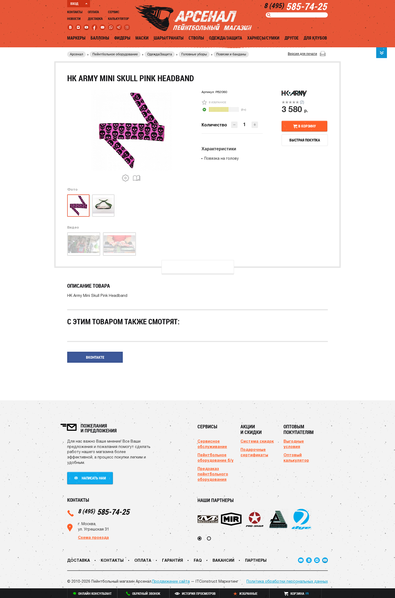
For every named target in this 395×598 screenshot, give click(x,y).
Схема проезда (93, 537)
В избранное (217, 102)
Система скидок (257, 441)
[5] (297, 102)
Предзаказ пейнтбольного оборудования (213, 474)
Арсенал (76, 54)
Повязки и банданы (231, 54)
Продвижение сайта (171, 581)
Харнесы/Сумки (263, 38)
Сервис (113, 11)
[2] (287, 102)
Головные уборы (194, 54)
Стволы (196, 38)
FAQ (198, 560)
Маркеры (76, 38)
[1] (283, 102)
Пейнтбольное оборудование (115, 54)
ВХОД (74, 3)
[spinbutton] (244, 124)
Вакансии (223, 560)
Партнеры (256, 560)
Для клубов (315, 38)
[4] (294, 102)
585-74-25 (103, 511)
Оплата (93, 11)
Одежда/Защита (225, 38)
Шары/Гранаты (169, 38)
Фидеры (122, 38)
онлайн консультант (95, 593)
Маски (142, 38)
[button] (255, 125)
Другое (292, 38)
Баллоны (100, 38)
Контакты (74, 11)
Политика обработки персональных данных (287, 581)
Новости (74, 18)
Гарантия (172, 560)
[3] (290, 102)
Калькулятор (118, 18)
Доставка (95, 18)
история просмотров (199, 593)
